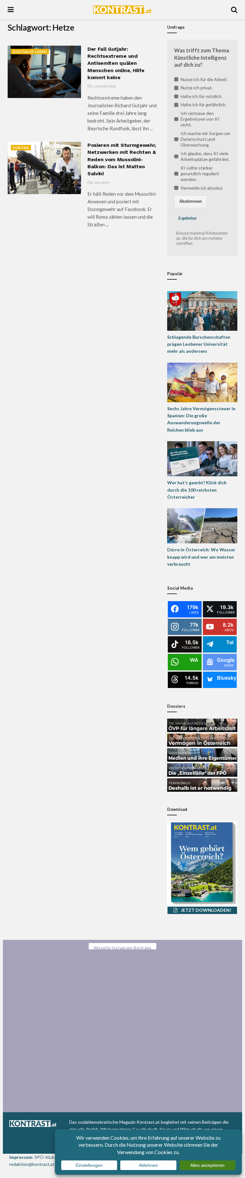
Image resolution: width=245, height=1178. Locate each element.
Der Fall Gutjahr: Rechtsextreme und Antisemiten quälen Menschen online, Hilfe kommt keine (116, 63)
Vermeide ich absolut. (202, 188)
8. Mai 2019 (100, 183)
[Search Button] (234, 9)
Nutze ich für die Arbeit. (204, 79)
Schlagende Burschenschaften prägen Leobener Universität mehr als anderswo (198, 344)
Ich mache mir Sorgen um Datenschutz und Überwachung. (205, 139)
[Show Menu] (11, 9)
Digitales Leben (30, 51)
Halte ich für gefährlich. (203, 104)
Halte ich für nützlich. (201, 96)
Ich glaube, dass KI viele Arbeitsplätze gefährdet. (205, 156)
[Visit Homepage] (122, 9)
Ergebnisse (187, 218)
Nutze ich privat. (197, 87)
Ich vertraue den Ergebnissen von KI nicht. (200, 118)
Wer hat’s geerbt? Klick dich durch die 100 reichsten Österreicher (196, 490)
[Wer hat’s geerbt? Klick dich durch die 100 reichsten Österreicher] (202, 458)
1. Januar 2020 (103, 86)
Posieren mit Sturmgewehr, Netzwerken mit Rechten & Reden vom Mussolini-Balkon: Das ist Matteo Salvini (121, 159)
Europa (21, 148)
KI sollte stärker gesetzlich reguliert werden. (200, 173)
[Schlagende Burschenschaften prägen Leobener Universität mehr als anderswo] (202, 310)
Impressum (20, 1157)
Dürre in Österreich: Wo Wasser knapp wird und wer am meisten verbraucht (201, 557)
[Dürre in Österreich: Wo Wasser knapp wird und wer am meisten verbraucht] (202, 525)
